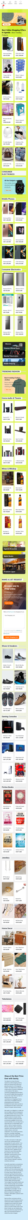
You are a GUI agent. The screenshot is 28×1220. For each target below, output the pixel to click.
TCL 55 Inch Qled (20, 1061)
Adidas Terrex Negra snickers (7, 665)
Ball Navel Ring (19, 920)
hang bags (17, 1133)
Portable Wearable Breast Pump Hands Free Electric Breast (7, 142)
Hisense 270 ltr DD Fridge (20, 332)
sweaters (10, 1118)
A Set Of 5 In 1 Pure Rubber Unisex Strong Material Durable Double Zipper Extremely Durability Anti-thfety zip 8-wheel (20, 164)
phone (15, 1165)
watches (7, 1133)
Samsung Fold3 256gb (20, 239)
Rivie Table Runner (20, 969)
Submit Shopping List (11, 637)
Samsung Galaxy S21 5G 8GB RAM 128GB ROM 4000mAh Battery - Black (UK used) (7, 53)
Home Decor (7, 928)
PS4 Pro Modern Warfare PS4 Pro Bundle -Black (7, 757)
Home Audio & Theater (11, 398)
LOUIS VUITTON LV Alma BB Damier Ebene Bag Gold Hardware (7, 164)
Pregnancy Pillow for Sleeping (20, 142)
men (21, 1120)
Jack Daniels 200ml (7, 488)
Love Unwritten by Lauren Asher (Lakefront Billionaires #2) (7, 828)
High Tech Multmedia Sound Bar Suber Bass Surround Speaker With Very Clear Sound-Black (20, 439)
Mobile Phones (8, 199)
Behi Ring (5, 898)
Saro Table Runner (20, 947)
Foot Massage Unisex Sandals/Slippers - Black (7, 708)
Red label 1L (6, 531)
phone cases (20, 1193)
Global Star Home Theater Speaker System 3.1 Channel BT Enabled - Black (7, 439)
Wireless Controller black (20, 779)
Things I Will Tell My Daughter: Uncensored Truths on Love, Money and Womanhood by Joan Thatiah (7, 75)
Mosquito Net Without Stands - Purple (7, 118)
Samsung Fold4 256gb (7, 261)
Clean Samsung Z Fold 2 (7, 239)
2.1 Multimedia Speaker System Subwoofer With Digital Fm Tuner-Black (7, 460)
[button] (3, 19)
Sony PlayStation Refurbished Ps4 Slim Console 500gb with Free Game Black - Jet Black (20, 735)
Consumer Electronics (11, 269)
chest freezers (8, 1159)
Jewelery (5, 858)
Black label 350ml (20, 509)
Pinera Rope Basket (7, 991)
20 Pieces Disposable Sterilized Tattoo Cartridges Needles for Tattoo (7, 97)
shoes (6, 1118)
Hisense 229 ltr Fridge (20, 310)
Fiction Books (8, 787)
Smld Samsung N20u (20, 218)
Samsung (14, 1180)
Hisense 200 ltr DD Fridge (7, 332)
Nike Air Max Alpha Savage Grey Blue (20, 665)
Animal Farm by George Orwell (7, 806)
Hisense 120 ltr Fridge (20, 288)
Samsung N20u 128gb (7, 218)
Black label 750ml (7, 509)
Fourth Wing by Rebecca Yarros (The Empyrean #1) (7, 849)
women (6, 1122)
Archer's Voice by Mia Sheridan (20, 849)
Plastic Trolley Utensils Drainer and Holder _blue (20, 75)
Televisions (7, 999)
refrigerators (17, 1157)
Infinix (18, 1180)
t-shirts (10, 1125)
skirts (15, 1126)
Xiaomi (16, 1182)
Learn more (8, 603)
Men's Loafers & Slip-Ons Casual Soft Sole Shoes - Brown (20, 708)
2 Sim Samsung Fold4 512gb (20, 261)
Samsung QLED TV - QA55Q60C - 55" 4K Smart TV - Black (7, 1018)
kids (12, 1122)
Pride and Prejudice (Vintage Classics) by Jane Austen (20, 806)
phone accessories (9, 1192)
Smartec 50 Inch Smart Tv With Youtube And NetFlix (7, 1061)
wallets (6, 1135)
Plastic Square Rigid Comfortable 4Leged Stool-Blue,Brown (20, 120)
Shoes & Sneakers (9, 646)
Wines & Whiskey (9, 469)
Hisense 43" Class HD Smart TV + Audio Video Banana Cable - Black (7, 1040)
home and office (17, 1151)
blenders (15, 1159)
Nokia (10, 1180)
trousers (14, 1125)
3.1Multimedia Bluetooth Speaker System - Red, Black (20, 460)
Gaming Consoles (9, 716)
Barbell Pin (18, 898)
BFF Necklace (6, 877)
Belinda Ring (19, 877)
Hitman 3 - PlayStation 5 (7, 735)
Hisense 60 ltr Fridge (7, 288)
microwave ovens (9, 1157)
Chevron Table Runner (7, 947)
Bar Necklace (6, 920)
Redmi (19, 1182)
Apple (9, 1182)
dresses (11, 1126)
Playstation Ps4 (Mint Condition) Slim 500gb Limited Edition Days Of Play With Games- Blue (20, 757)
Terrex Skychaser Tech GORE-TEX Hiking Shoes (7, 687)
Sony (12, 1182)
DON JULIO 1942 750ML (20, 53)
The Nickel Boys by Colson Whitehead (20, 828)
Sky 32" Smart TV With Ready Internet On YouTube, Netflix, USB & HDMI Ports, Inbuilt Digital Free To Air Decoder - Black (20, 1040)
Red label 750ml (19, 531)
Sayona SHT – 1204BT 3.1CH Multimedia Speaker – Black (7, 417)
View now (8, 190)
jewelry (15, 1118)
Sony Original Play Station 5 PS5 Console (7, 779)
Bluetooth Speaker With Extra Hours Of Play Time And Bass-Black (20, 417)
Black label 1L (19, 488)
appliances (16, 1149)
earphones (8, 1195)
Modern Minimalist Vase (20, 991)
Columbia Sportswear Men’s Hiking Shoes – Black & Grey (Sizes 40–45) (20, 687)
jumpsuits (19, 1126)
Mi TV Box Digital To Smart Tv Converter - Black (20, 1018)
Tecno (6, 1182)
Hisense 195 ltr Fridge (7, 310)
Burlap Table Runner (7, 969)
